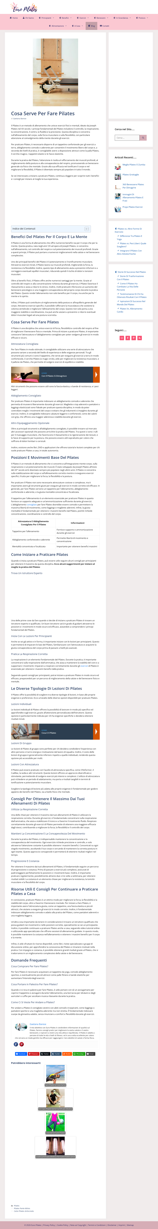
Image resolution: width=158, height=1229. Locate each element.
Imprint (121, 1225)
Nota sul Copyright (78, 1225)
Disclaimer (112, 1225)
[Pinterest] (21, 1044)
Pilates (16, 1205)
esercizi (84, 665)
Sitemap (130, 1225)
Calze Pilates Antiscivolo (24, 1211)
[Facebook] (16, 1044)
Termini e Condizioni (97, 1225)
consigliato (32, 504)
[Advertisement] (103, 6)
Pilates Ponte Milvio (22, 1208)
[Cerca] (143, 138)
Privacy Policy (49, 1225)
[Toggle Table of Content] (85, 229)
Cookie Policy (62, 1225)
